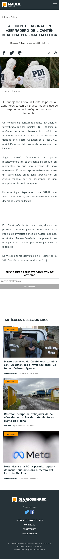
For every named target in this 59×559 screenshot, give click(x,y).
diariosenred (10, 373)
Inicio (5, 17)
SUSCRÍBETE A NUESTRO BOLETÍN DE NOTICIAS (30, 274)
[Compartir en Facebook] (4, 54)
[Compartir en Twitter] (11, 54)
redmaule (9, 425)
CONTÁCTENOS (29, 529)
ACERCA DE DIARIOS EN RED (29, 520)
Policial (14, 17)
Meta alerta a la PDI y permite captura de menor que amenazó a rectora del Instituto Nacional (29, 469)
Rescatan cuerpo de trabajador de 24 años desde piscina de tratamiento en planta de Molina (29, 417)
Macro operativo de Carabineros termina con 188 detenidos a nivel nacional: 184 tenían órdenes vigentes (30, 364)
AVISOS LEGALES (29, 533)
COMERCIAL (29, 524)
